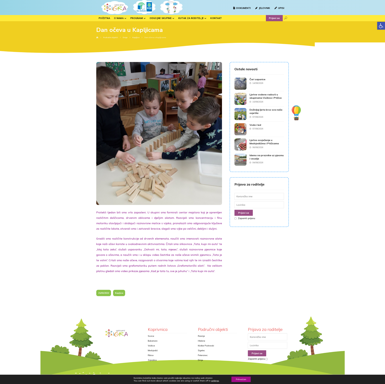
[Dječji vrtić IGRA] (114, 7)
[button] (381, 26)
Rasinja (201, 336)
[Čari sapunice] (240, 84)
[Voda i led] (240, 129)
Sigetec (201, 350)
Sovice (151, 336)
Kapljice (119, 293)
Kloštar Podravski (206, 345)
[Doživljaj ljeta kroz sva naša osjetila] (240, 114)
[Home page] (97, 37)
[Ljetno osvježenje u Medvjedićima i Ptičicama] (240, 144)
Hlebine (201, 341)
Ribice (151, 355)
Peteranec (203, 355)
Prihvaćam (241, 379)
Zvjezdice (152, 360)
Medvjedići (153, 350)
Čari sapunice (257, 79)
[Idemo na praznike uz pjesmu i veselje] (240, 160)
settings (215, 380)
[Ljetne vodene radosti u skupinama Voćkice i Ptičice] (240, 99)
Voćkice (151, 345)
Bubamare (152, 341)
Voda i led (255, 124)
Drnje (200, 360)
